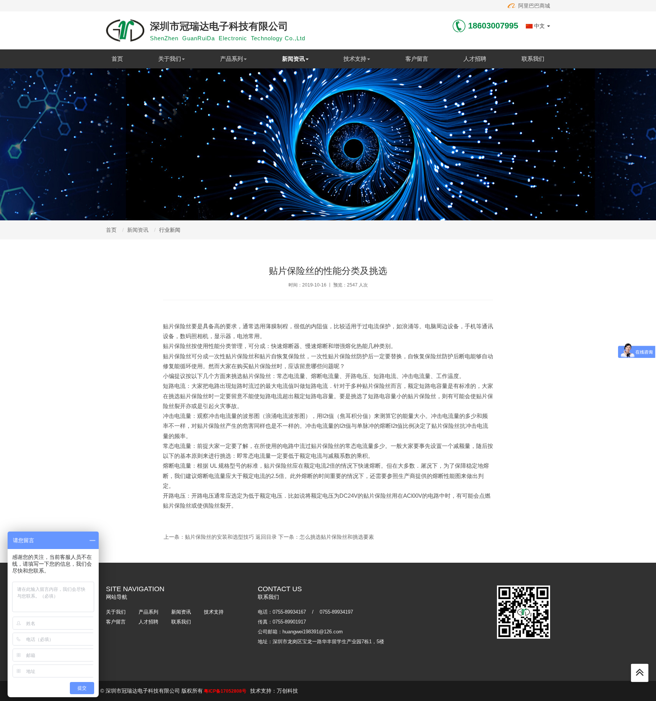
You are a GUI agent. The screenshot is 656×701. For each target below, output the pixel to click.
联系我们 (533, 58)
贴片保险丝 (177, 326)
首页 (117, 58)
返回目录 (266, 537)
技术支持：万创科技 (274, 691)
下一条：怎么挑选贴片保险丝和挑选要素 (326, 537)
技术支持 (355, 58)
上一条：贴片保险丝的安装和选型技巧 (209, 537)
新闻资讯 (293, 58)
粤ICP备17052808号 (225, 691)
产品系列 (231, 58)
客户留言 (416, 58)
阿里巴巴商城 (533, 6)
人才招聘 (475, 58)
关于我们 (169, 58)
